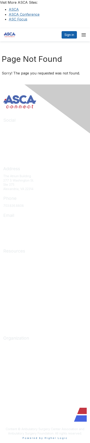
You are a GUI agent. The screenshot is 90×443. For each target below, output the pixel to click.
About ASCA (12, 345)
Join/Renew (12, 352)
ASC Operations (14, 264)
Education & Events (17, 271)
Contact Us (11, 377)
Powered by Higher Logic (45, 438)
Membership (12, 277)
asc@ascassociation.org (20, 222)
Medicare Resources (18, 258)
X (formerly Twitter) (17, 140)
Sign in (69, 35)
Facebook (10, 134)
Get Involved (12, 365)
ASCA (14, 9)
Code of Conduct (15, 297)
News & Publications (17, 290)
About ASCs (11, 284)
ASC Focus (18, 19)
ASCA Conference (24, 14)
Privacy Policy (13, 303)
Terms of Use (13, 310)
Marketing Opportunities (20, 371)
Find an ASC (12, 358)
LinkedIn (9, 127)
